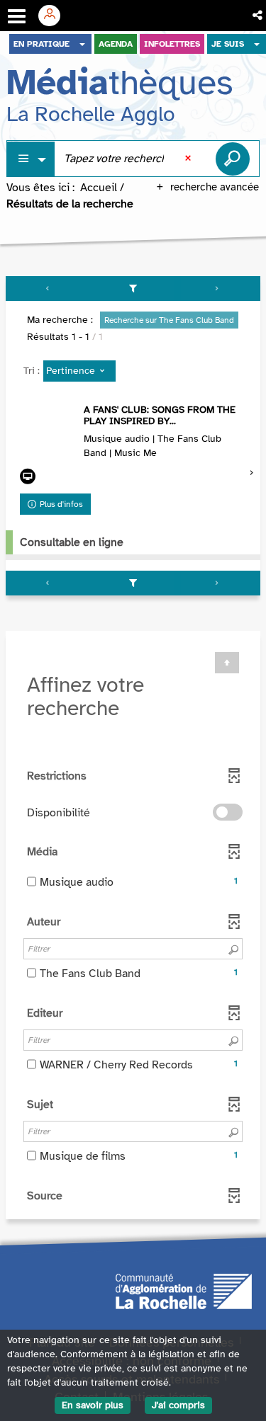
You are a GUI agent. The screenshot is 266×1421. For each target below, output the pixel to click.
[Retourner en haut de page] (227, 662)
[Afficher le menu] (16, 16)
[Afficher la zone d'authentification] (55, 15)
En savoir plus (92, 1405)
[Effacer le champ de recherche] (189, 158)
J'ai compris (178, 1405)
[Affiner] (133, 288)
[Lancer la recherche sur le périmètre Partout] (232, 158)
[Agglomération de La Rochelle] (184, 1291)
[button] (258, 15)
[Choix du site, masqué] (82, 44)
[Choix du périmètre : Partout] (31, 159)
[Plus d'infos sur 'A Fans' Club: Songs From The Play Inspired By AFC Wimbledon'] (48, 432)
